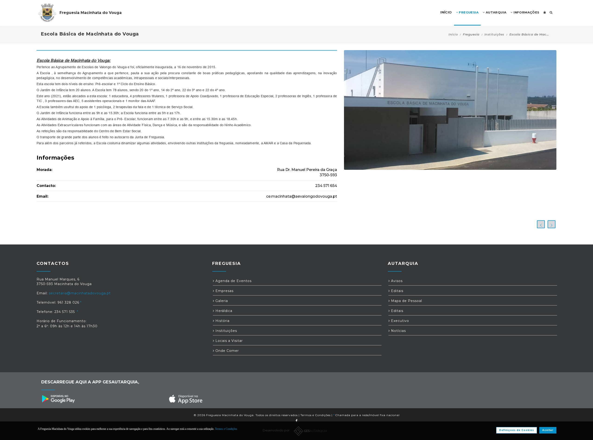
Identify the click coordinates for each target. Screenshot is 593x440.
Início (453, 34)
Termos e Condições (315, 415)
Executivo (399, 321)
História (222, 321)
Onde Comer (226, 351)
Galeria (221, 301)
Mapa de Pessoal (406, 301)
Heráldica (223, 311)
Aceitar (547, 430)
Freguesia (468, 12)
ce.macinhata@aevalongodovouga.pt (301, 196)
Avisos (396, 281)
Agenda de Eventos (233, 281)
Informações (526, 12)
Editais (396, 291)
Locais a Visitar (228, 341)
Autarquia (495, 12)
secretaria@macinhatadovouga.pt (80, 293)
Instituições (494, 34)
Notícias (398, 331)
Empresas (223, 291)
